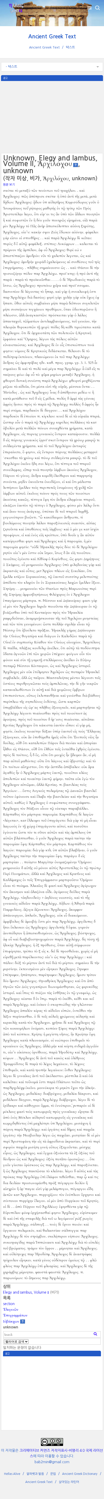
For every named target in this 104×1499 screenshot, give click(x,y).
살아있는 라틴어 (69, 1482)
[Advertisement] (52, 116)
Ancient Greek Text (52, 36)
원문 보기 (9, 184)
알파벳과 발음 (35, 1473)
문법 (53, 1473)
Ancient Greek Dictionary (79, 1473)
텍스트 (70, 47)
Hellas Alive (12, 1473)
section (9, 1304)
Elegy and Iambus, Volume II (26, 1292)
